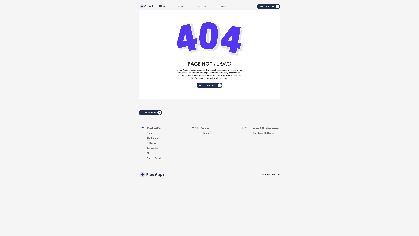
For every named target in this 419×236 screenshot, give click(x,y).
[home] (152, 6)
